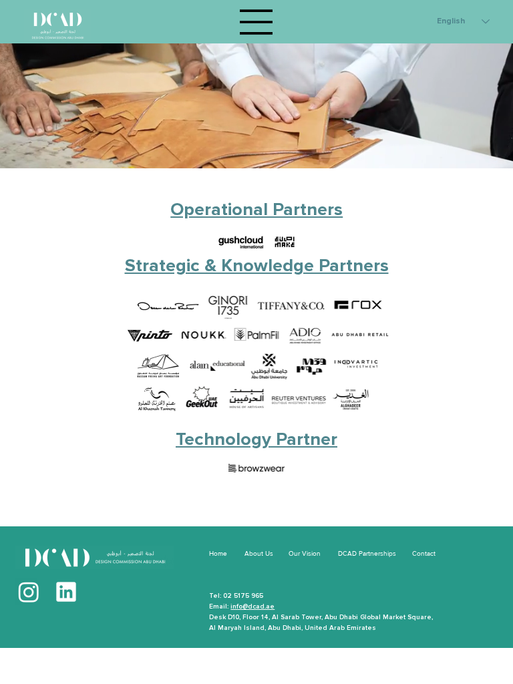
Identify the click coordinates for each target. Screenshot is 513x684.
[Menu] (256, 22)
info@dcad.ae (252, 607)
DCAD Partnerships (367, 553)
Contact (424, 553)
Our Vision (305, 553)
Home (218, 553)
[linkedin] (66, 591)
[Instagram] (28, 591)
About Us (258, 553)
